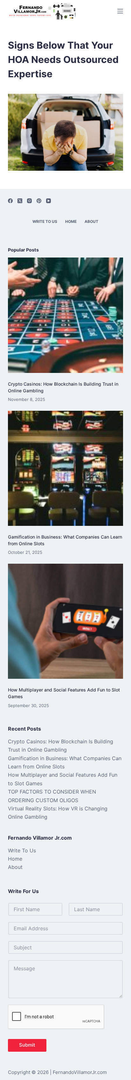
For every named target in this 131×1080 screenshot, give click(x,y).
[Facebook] (10, 200)
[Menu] (120, 11)
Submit (27, 1045)
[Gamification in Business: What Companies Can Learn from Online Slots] (65, 468)
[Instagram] (29, 200)
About (91, 221)
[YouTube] (48, 200)
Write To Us (44, 221)
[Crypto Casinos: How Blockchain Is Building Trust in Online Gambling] (65, 315)
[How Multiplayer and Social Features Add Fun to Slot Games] (65, 621)
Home (71, 221)
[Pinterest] (39, 200)
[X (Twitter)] (19, 200)
